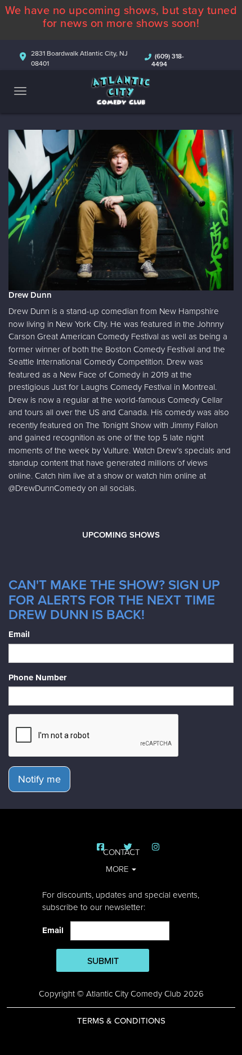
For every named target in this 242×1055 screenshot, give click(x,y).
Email (19, 634)
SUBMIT (103, 961)
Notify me (39, 779)
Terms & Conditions (121, 1021)
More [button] (118, 869)
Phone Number (37, 677)
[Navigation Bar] (20, 91)
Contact (121, 852)
